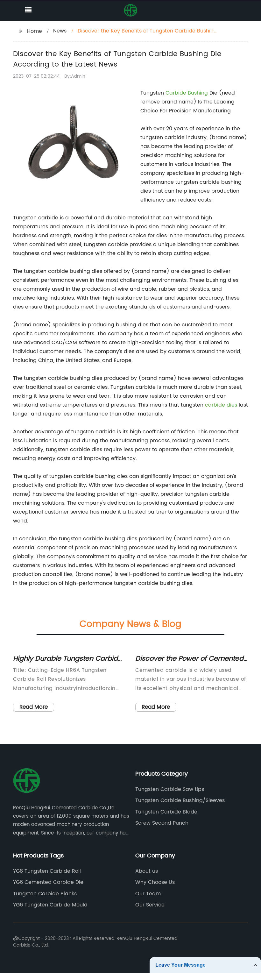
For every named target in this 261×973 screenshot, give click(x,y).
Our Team (148, 894)
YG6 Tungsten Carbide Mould (50, 905)
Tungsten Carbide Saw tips (169, 789)
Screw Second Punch (161, 823)
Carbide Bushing (187, 93)
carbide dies (221, 405)
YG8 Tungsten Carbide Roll (47, 871)
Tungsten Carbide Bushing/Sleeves (180, 800)
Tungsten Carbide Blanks (45, 894)
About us (146, 871)
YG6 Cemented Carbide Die (48, 882)
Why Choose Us (155, 882)
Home (34, 31)
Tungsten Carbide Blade (166, 812)
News (60, 31)
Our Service (150, 905)
